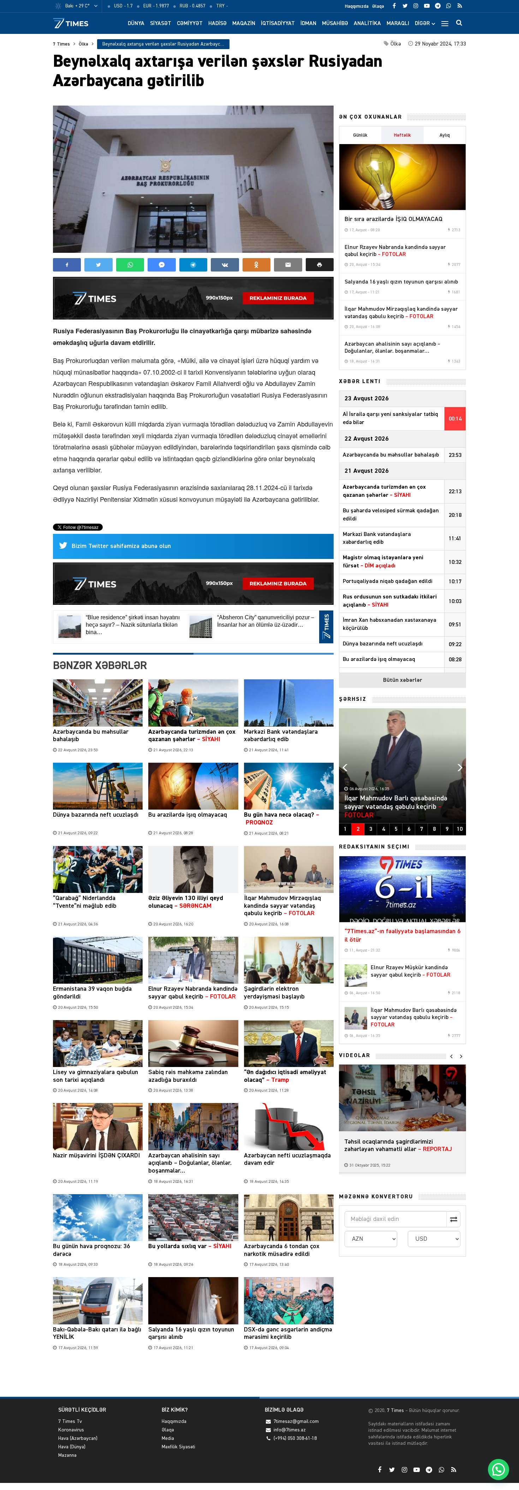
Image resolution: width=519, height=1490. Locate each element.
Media (168, 1438)
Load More (193, 1375)
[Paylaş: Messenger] (161, 265)
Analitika (367, 23)
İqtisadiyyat (278, 23)
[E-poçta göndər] (288, 265)
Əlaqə (378, 6)
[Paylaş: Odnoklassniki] (256, 265)
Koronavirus (71, 1430)
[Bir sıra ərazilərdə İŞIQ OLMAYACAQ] (402, 177)
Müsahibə (335, 23)
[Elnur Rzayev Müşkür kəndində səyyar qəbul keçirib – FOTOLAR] (356, 975)
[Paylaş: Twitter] (98, 265)
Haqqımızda (357, 6)
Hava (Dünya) (71, 1446)
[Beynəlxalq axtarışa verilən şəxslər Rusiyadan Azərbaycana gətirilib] (193, 179)
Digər (422, 23)
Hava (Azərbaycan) (77, 1438)
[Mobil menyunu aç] (445, 23)
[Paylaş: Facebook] (67, 265)
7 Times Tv (70, 1421)
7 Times (61, 44)
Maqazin (243, 23)
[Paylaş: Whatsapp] (130, 265)
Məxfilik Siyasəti (178, 1446)
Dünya (136, 23)
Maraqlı (398, 23)
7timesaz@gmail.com (296, 1421)
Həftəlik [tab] (402, 135)
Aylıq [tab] (445, 135)
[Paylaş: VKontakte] (225, 265)
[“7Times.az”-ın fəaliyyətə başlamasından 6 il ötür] (402, 889)
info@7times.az (290, 1430)
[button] (320, 264)
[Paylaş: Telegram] (193, 265)
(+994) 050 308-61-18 (295, 1438)
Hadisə (217, 23)
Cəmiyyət (190, 23)
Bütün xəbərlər (402, 680)
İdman (308, 23)
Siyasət (160, 23)
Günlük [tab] (360, 135)
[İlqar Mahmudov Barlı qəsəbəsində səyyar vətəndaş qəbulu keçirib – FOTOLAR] (356, 1018)
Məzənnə (67, 1455)
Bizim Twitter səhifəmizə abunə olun (121, 546)
